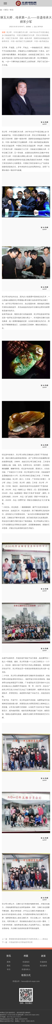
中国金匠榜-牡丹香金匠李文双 (21, 942)
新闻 (8, 962)
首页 (1, 10)
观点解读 (43, 966)
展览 (8, 966)
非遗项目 (26, 962)
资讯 (6, 10)
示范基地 (26, 966)
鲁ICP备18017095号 (14, 1017)
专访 (11, 10)
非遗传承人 (26, 969)
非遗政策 (43, 962)
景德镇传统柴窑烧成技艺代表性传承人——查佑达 (28, 939)
